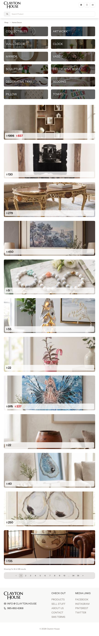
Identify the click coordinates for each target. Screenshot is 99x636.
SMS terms (58, 616)
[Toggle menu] (92, 4)
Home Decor (17, 22)
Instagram (82, 603)
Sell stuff (58, 603)
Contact (57, 612)
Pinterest (81, 608)
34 (73, 576)
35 (78, 576)
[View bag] (87, 4)
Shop (6, 22)
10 (64, 576)
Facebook (81, 599)
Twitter (80, 612)
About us (57, 608)
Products (58, 599)
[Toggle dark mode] (81, 4)
